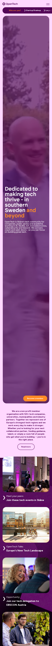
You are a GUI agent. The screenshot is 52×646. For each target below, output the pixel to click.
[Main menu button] (47, 4)
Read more (26, 447)
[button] (32, 10)
